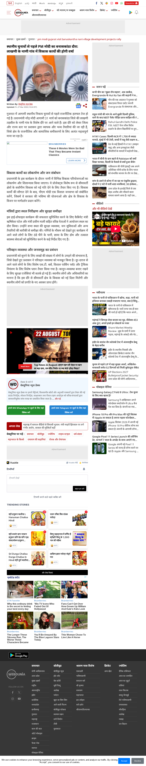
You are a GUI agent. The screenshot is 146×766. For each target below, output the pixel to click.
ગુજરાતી (69, 3)
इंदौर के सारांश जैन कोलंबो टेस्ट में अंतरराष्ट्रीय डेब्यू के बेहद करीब (114, 343)
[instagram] (112, 3)
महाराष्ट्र (34, 719)
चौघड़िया (122, 709)
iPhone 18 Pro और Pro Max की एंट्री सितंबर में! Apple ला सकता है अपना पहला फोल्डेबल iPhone (114, 416)
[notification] (136, 12)
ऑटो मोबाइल (37, 733)
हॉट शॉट (57, 675)
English (18, 3)
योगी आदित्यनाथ (38, 671)
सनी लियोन (58, 719)
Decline (137, 761)
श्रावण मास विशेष (87, 10)
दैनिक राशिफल (125, 671)
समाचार (35, 10)
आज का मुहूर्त (124, 680)
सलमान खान (58, 714)
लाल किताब (123, 690)
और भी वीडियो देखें (102, 209)
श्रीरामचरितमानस (39, 15)
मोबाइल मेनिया (103, 387)
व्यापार (34, 747)
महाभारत (80, 695)
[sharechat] (107, 3)
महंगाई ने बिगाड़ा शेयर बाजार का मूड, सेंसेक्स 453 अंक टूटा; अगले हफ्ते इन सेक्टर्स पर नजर (115, 321)
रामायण (79, 690)
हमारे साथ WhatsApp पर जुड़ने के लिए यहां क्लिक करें (26, 410)
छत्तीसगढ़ (35, 709)
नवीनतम (100, 292)
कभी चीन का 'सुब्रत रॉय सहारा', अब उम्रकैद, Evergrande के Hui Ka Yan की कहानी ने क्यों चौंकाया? (115, 93)
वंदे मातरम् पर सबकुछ (66, 10)
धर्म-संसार (78, 434)
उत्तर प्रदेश (35, 675)
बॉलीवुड (47, 10)
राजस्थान (35, 723)
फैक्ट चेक (35, 743)
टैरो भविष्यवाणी (125, 699)
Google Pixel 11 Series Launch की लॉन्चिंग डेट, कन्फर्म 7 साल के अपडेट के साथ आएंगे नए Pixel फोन (115, 438)
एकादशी (79, 671)
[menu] (9, 12)
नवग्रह (121, 719)
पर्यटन (56, 695)
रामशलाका (123, 704)
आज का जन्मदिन (125, 675)
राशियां (121, 685)
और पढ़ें (58, 398)
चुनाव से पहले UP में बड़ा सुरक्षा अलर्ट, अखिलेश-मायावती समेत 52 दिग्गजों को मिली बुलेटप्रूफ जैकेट (115, 366)
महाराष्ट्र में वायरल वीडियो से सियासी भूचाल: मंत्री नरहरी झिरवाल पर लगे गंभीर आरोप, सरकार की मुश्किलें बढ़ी (53, 426)
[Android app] (19, 655)
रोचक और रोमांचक (57, 439)
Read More (25, 366)
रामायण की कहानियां (36, 439)
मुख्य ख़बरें (21, 39)
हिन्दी (10, 3)
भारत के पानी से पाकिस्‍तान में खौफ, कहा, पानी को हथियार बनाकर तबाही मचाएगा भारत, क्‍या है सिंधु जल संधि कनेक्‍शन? (115, 299)
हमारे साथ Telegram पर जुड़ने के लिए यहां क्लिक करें (68, 410)
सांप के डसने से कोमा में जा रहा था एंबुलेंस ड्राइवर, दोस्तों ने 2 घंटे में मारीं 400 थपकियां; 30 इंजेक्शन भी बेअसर (114, 182)
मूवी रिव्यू (57, 685)
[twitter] (102, 3)
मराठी (34, 3)
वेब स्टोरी (57, 680)
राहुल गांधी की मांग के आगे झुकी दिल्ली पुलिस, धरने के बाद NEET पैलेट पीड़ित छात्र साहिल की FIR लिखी (115, 116)
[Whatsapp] (121, 3)
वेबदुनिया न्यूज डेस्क (25, 104)
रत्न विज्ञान (123, 723)
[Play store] (131, 12)
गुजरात (31, 39)
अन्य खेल (107, 671)
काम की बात (37, 728)
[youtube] (116, 3)
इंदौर (33, 695)
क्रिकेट (102, 10)
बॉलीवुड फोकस (60, 709)
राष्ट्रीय (34, 685)
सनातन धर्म (80, 680)
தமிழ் (27, 3)
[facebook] (97, 3)
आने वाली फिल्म (60, 704)
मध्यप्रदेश (35, 704)
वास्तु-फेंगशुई (124, 695)
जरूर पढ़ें (101, 87)
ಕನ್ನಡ (61, 3)
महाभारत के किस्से (16, 439)
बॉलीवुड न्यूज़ (59, 671)
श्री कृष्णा (80, 685)
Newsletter (130, 3)
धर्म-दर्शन (79, 704)
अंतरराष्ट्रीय (36, 690)
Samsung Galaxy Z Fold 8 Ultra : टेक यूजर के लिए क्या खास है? (115, 394)
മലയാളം (52, 3)
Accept (124, 761)
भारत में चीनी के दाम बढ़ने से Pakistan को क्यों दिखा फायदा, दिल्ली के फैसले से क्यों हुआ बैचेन (114, 160)
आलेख (56, 690)
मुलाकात (57, 728)
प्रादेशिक (35, 699)
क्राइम (34, 738)
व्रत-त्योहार (80, 699)
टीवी (55, 723)
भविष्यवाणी (81, 675)
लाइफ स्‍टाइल (64, 434)
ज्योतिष (114, 10)
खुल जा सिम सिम (60, 699)
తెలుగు (42, 3)
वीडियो (99, 203)
